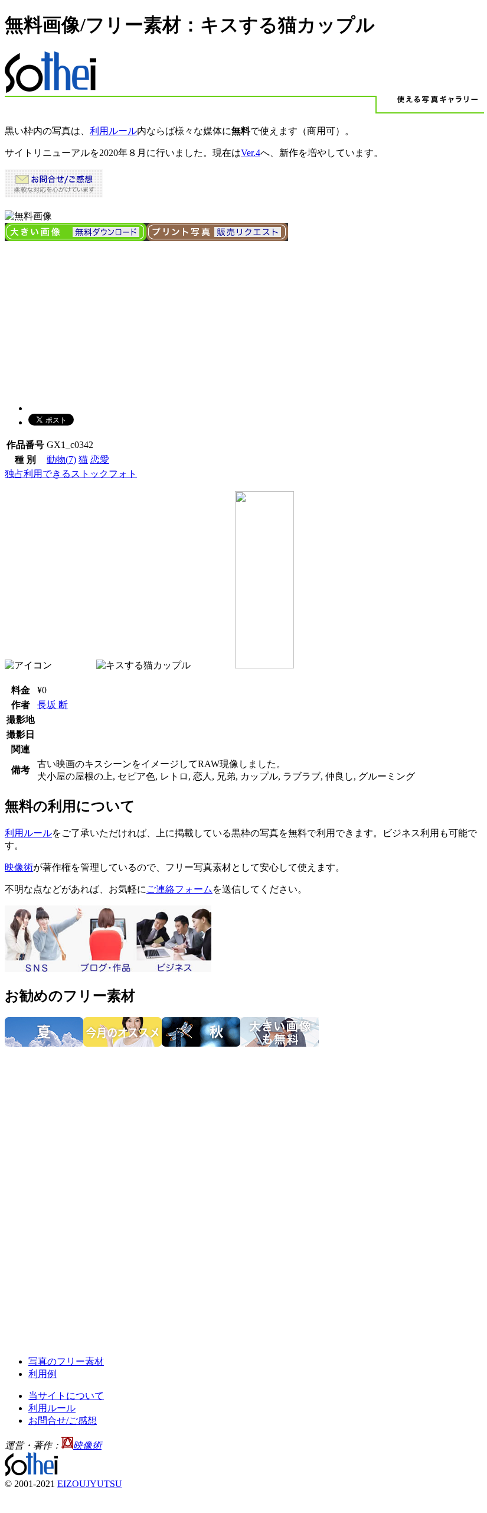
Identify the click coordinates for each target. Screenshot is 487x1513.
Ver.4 (250, 153)
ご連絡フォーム (179, 889)
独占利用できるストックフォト (71, 474)
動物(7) (61, 459)
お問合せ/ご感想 (62, 1420)
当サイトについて (66, 1396)
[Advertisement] (93, 317)
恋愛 (99, 459)
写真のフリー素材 (66, 1361)
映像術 (19, 867)
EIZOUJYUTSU (89, 1484)
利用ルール (113, 131)
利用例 (42, 1374)
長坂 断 (52, 705)
